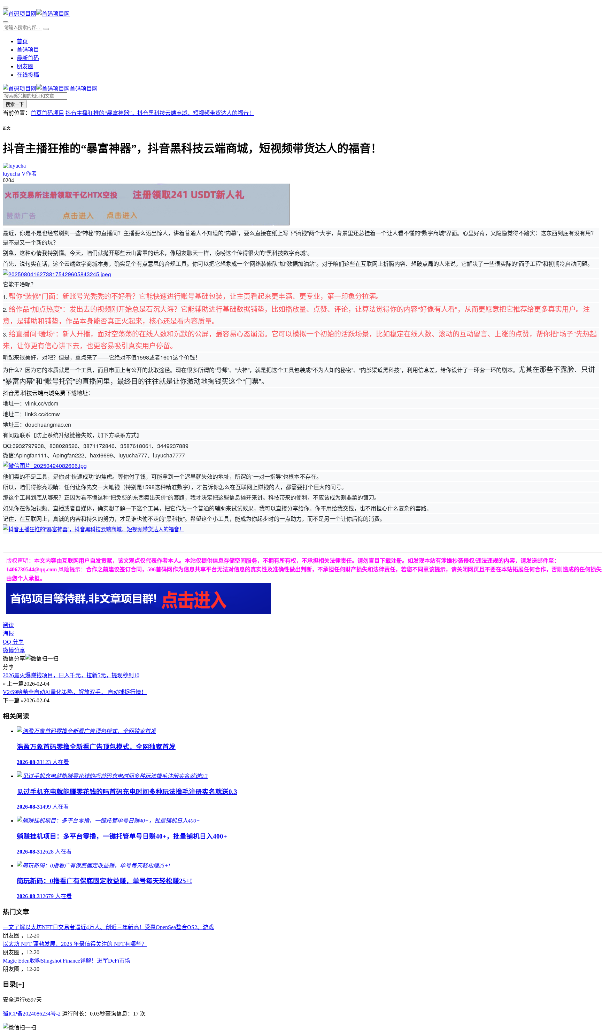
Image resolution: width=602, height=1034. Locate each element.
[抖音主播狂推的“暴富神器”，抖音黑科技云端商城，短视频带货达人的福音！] (57, 274)
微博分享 (14, 650)
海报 (8, 633)
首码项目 (28, 50)
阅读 (8, 625)
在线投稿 (28, 75)
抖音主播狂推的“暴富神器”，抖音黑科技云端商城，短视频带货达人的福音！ (159, 113)
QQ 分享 (13, 642)
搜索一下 (15, 104)
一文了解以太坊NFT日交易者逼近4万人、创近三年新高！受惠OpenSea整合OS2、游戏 (108, 927)
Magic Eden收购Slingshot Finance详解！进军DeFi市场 (66, 961)
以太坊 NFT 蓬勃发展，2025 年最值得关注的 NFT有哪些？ (75, 944)
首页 (22, 41)
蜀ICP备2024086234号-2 (32, 1014)
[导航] (5, 8)
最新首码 (28, 58)
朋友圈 (25, 66)
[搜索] (5, 22)
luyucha (20, 174)
